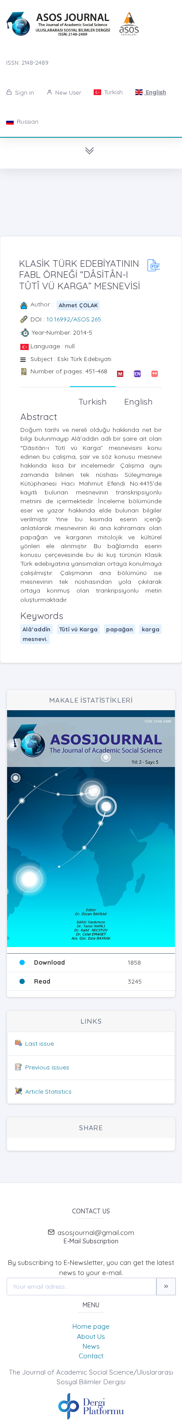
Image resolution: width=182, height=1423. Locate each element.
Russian (26, 121)
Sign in (23, 92)
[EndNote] (137, 374)
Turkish (112, 92)
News (91, 1346)
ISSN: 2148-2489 (27, 62)
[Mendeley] (120, 374)
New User (67, 92)
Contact (91, 1356)
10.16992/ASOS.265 (73, 319)
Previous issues (47, 1067)
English (155, 92)
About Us (91, 1336)
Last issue (39, 1043)
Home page (91, 1326)
